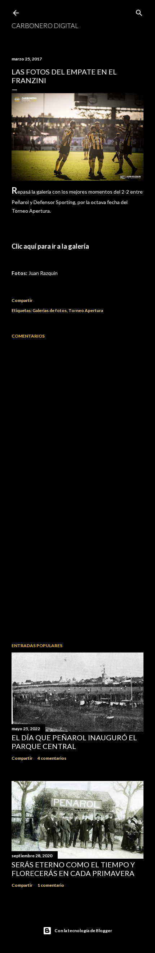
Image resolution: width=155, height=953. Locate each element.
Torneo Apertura (85, 310)
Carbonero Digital (45, 26)
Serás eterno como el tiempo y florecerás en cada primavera (73, 868)
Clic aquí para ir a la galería (50, 246)
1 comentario (50, 885)
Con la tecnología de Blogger (83, 930)
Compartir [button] (22, 300)
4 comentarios (51, 758)
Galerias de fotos (49, 310)
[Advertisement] (77, 574)
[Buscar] (139, 11)
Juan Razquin (43, 273)
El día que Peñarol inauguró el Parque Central (74, 741)
